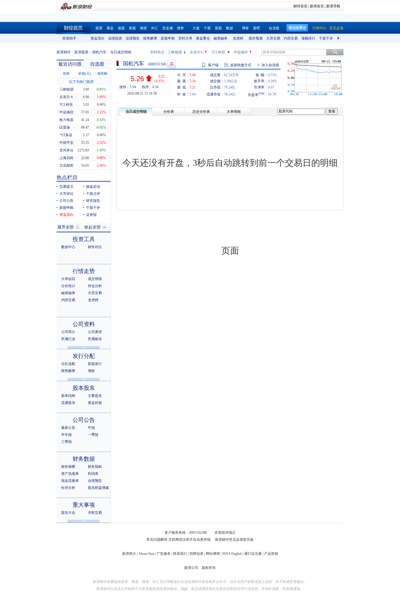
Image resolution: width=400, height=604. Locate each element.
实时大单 (185, 38)
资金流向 (97, 38)
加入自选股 (270, 65)
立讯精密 (66, 165)
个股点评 (93, 194)
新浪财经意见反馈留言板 (234, 540)
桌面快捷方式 (240, 65)
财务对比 (95, 247)
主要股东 (95, 396)
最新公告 (68, 428)
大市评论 (66, 194)
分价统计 (68, 286)
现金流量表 (70, 481)
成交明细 (95, 279)
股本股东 (84, 388)
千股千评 (326, 38)
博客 (245, 28)
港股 (121, 28)
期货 (143, 28)
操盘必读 (93, 187)
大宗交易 (273, 38)
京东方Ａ (66, 97)
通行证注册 (253, 554)
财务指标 (95, 467)
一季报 (93, 435)
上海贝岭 (66, 158)
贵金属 (167, 28)
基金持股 (95, 403)
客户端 (213, 65)
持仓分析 (95, 286)
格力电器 (66, 120)
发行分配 (84, 356)
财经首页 (300, 6)
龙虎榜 (238, 38)
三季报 (66, 442)
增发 (91, 371)
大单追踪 (68, 279)
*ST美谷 (65, 135)
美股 (132, 28)
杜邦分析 (68, 488)
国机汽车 (99, 52)
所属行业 (68, 339)
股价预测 (256, 38)
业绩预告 (133, 38)
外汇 (154, 28)
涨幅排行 (308, 38)
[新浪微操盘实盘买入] (171, 64)
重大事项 (84, 505)
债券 (180, 28)
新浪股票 (81, 52)
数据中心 (68, 247)
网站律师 (213, 554)
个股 (207, 28)
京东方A (196, 52)
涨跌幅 (102, 73)
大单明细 (234, 112)
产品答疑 (271, 554)
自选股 (274, 28)
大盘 (196, 28)
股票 (98, 28)
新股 (218, 28)
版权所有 (209, 568)
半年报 (66, 435)
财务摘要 (68, 467)
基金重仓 (203, 38)
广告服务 (164, 554)
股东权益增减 (98, 488)
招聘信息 (196, 554)
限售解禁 (150, 38)
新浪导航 (333, 6)
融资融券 (220, 38)
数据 (229, 28)
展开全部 (65, 227)
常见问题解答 (156, 540)
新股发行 (95, 364)
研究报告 (93, 201)
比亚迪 (64, 127)
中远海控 (241, 52)
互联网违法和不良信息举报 (189, 540)
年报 (91, 428)
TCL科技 (218, 52)
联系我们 (180, 554)
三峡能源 (175, 52)
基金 (110, 28)
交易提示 (66, 187)
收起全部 (92, 227)
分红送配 (68, 364)
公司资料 (84, 324)
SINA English (232, 554)
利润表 (93, 474)
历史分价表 (201, 112)
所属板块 (95, 339)
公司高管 (95, 332)
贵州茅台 (66, 150)
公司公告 (66, 201)
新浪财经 (64, 52)
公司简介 (68, 332)
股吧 (256, 28)
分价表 (168, 112)
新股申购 (168, 38)
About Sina (146, 554)
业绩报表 (115, 38)
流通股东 (68, 403)
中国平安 (66, 143)
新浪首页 (317, 6)
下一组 (339, 38)
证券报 (91, 215)
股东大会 (68, 513)
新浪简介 (129, 554)
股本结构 (68, 396)
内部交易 (291, 38)
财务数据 (84, 459)
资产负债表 (70, 474)
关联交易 (95, 513)
